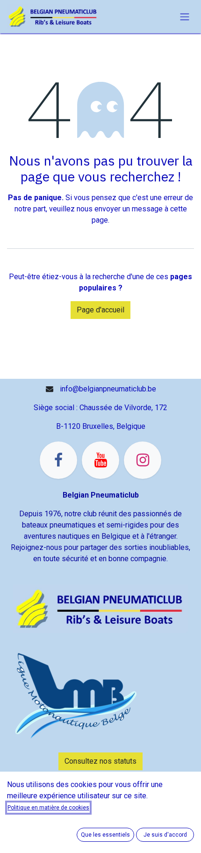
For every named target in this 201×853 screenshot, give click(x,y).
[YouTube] (100, 460)
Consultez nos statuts (100, 761)
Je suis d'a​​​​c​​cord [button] (165, 834)
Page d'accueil (100, 309)
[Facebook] (58, 460)
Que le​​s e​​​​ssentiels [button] (105, 834)
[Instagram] (142, 460)
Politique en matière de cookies (48, 807)
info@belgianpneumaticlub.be (108, 388)
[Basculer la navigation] (184, 16)
